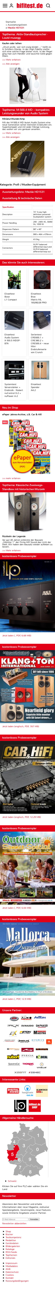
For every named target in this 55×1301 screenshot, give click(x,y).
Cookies (10, 1274)
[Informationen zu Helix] (23, 1041)
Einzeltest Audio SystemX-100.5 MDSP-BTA (12, 339)
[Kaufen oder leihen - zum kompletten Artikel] (27, 86)
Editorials (10, 1258)
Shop (8, 1231)
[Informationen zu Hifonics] (38, 1040)
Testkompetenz (13, 1237)
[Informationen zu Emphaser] (42, 1026)
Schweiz (12, 1181)
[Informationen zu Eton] (25, 1033)
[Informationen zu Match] (13, 1049)
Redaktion (11, 1240)
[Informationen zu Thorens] (28, 1064)
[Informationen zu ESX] (13, 1034)
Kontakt (10, 1277)
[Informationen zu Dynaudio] (27, 1025)
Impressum (11, 1263)
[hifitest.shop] (35, 1111)
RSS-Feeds (11, 1252)
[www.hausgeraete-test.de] (27, 1096)
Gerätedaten (12, 1243)
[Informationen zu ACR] (14, 1019)
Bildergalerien (13, 1246)
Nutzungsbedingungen (17, 1280)
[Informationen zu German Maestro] (40, 1033)
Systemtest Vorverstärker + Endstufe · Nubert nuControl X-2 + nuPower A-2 (14, 390)
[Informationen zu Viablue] (42, 1066)
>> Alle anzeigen (10, 63)
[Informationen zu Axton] (40, 1018)
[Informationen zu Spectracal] (14, 1064)
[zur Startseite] (30, 5)
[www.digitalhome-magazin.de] (13, 1096)
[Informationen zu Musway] (42, 1049)
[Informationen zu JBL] (49, 1042)
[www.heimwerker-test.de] (42, 1096)
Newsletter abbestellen (14, 1223)
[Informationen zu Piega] (27, 1056)
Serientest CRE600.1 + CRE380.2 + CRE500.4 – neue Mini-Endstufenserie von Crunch (40, 343)
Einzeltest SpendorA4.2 (36, 387)
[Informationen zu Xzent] (20, 1072)
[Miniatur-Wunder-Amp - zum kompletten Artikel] (27, 159)
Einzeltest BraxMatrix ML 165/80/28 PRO (39, 298)
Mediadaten (12, 1266)
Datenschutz (12, 1272)
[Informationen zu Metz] (27, 1050)
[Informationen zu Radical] (42, 1057)
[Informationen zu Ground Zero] (9, 1041)
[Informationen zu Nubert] (13, 1057)
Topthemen (11, 1255)
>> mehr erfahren (11, 478)
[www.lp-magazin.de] (20, 1111)
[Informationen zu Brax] (13, 1026)
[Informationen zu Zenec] (35, 1072)
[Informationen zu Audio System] (26, 1019)
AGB (8, 1269)
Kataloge (10, 1249)
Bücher (9, 1234)
